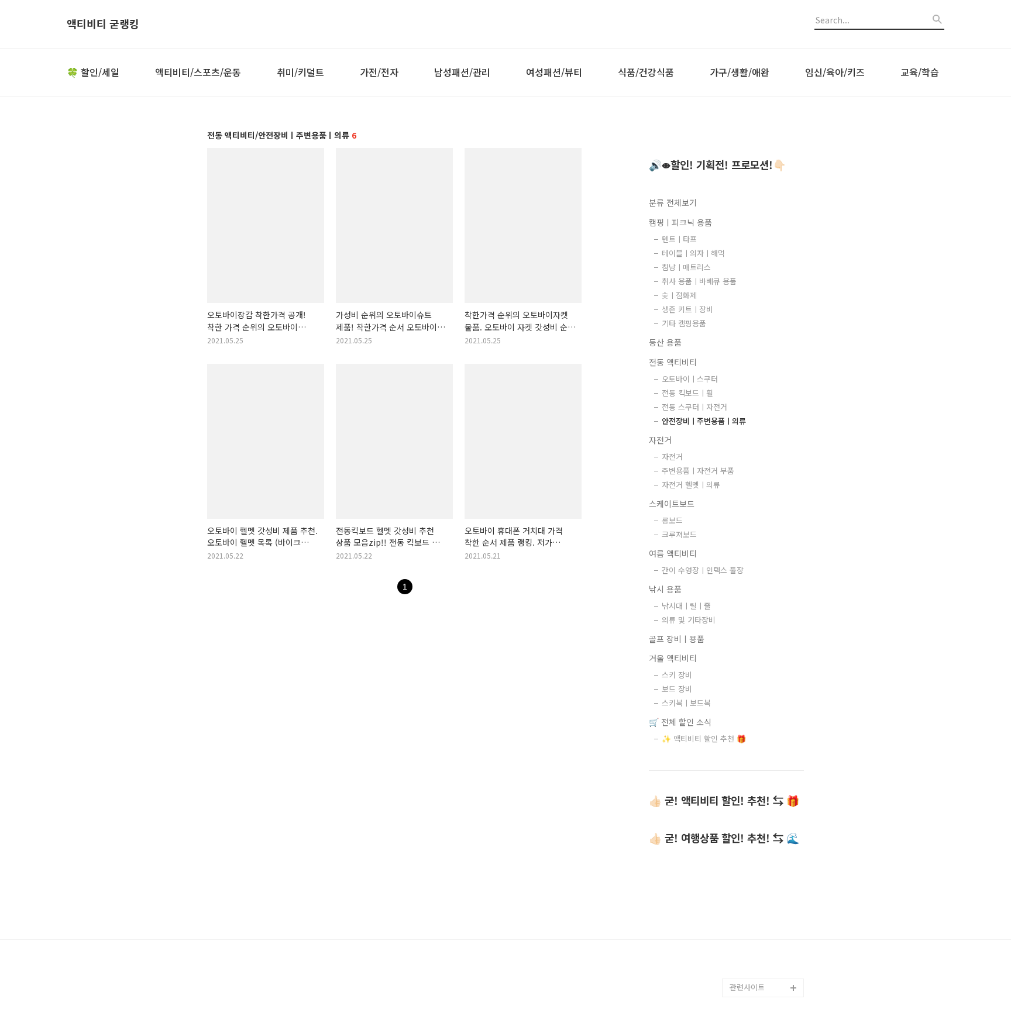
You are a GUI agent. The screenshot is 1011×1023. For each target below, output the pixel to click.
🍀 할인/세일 (93, 72)
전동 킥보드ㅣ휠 (687, 392)
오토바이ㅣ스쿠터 (690, 378)
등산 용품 (665, 342)
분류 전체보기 (673, 202)
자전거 (660, 440)
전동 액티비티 (673, 362)
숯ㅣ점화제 (679, 295)
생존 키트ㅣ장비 (687, 309)
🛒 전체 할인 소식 (680, 722)
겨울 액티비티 (673, 658)
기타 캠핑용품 (684, 323)
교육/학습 (919, 72)
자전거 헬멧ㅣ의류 (691, 484)
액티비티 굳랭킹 (103, 24)
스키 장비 (677, 674)
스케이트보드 (671, 503)
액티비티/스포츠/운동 (198, 72)
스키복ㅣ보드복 (686, 702)
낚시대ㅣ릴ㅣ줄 (686, 605)
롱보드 (672, 520)
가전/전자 (379, 72)
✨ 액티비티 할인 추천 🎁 (704, 738)
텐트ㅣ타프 (679, 238)
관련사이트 (747, 987)
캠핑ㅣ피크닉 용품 (680, 222)
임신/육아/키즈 (835, 72)
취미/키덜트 (300, 72)
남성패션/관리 (462, 72)
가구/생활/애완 (739, 72)
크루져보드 (679, 534)
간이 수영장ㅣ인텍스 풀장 (703, 570)
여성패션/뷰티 (554, 72)
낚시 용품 (665, 589)
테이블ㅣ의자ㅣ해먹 (693, 253)
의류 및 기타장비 (689, 619)
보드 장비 (677, 688)
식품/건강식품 (646, 72)
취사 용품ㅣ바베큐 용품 (699, 281)
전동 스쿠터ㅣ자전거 (694, 406)
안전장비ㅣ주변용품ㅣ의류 (704, 420)
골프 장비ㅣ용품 (676, 639)
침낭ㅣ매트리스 (686, 267)
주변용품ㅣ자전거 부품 (698, 470)
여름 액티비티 (673, 553)
